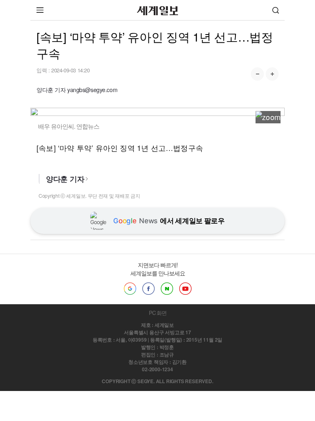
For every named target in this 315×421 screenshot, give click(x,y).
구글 (130, 288)
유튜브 (185, 288)
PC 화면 (158, 313)
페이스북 (148, 288)
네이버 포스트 (167, 288)
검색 (276, 10)
